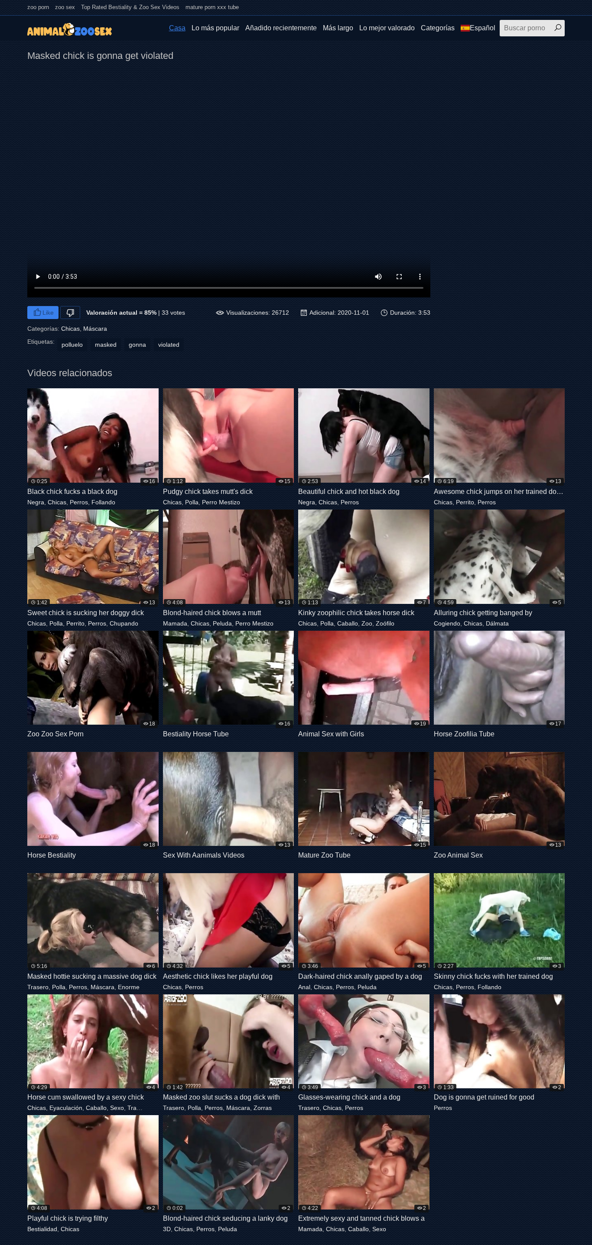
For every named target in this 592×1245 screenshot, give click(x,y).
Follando (103, 502)
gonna (137, 344)
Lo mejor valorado (387, 28)
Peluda (222, 623)
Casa (177, 28)
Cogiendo (447, 623)
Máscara (95, 328)
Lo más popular (215, 28)
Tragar (136, 1107)
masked (106, 344)
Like (48, 312)
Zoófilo (385, 623)
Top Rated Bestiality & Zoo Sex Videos (130, 7)
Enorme (129, 987)
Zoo (366, 623)
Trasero (38, 987)
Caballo (347, 623)
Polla (191, 502)
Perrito (465, 502)
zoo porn (38, 7)
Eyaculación (65, 1107)
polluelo (72, 344)
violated (168, 344)
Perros (79, 502)
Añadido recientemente (281, 28)
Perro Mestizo (221, 502)
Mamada (175, 623)
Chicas (70, 328)
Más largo (338, 28)
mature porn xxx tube (212, 7)
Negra (35, 502)
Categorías (438, 28)
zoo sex (65, 7)
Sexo (117, 1107)
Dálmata (497, 623)
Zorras (263, 1107)
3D (167, 1229)
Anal (304, 987)
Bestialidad (42, 1229)
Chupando (124, 623)
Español (482, 28)
